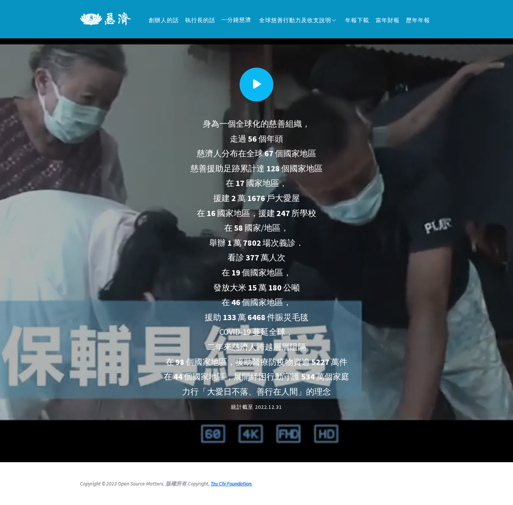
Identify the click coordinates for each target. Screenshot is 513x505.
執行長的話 (200, 20)
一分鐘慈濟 (236, 19)
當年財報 (388, 20)
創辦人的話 (164, 20)
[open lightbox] (256, 84)
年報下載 (357, 20)
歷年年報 (418, 20)
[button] (298, 20)
